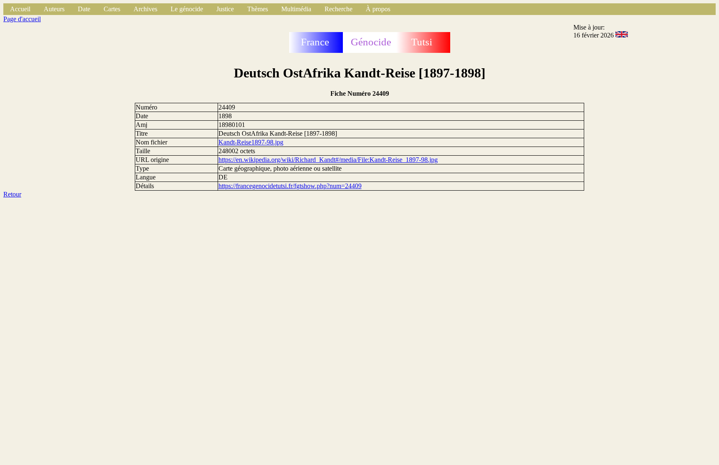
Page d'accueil (22, 18)
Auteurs (54, 8)
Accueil (20, 8)
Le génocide (187, 8)
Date (84, 8)
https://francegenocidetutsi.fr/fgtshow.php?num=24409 (290, 185)
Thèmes (257, 8)
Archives (145, 8)
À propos (378, 8)
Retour (12, 194)
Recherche (338, 8)
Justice (225, 8)
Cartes (112, 8)
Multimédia (296, 8)
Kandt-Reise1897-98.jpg (250, 142)
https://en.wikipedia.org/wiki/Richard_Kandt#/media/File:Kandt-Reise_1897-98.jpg (328, 159)
